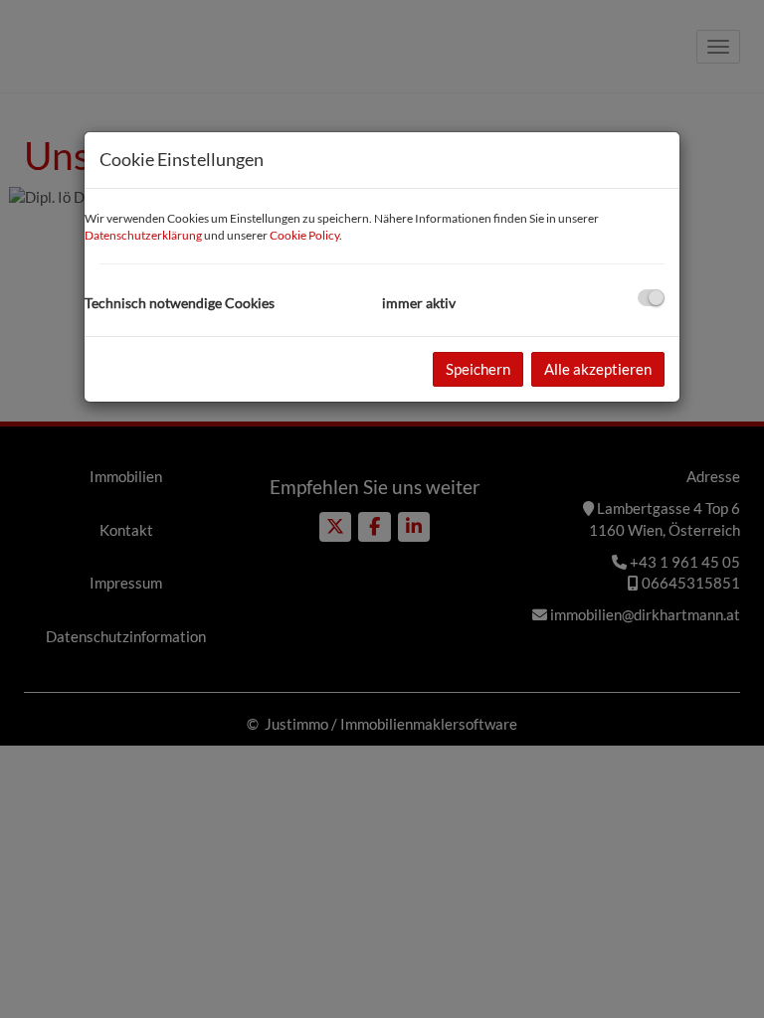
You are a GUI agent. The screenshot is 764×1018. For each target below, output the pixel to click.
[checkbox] (651, 297)
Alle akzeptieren (598, 369)
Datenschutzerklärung (143, 235)
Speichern (478, 369)
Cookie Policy (304, 235)
